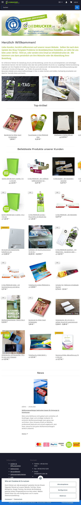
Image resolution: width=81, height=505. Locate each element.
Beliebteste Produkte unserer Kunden (40, 149)
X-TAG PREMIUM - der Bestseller (66, 215)
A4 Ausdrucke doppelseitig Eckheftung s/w (10, 251)
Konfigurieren (62, 490)
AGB (11, 477)
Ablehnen (63, 496)
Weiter (24, 434)
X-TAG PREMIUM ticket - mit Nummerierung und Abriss (11, 286)
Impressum (8, 499)
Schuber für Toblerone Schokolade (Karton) (67, 286)
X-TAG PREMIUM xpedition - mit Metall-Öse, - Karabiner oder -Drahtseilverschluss (66, 251)
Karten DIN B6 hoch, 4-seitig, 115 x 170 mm (13, 216)
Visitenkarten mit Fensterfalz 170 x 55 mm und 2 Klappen (13, 356)
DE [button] (60, 2)
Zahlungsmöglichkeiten (18, 474)
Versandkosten (15, 471)
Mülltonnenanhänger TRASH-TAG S (13, 320)
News (40, 373)
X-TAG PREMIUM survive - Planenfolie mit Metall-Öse (37, 216)
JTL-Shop (70, 502)
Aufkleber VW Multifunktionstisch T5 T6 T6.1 (40, 251)
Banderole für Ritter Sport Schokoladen (37, 321)
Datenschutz (18, 499)
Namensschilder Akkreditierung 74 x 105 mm (67, 356)
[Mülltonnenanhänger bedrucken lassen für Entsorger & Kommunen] (40, 391)
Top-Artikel (40, 105)
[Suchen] (77, 7)
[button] (66, 2)
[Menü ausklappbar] (3, 1)
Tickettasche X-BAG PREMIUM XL (39, 285)
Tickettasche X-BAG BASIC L (38, 355)
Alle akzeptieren (62, 484)
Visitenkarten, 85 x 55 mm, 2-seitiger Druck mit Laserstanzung (66, 321)
